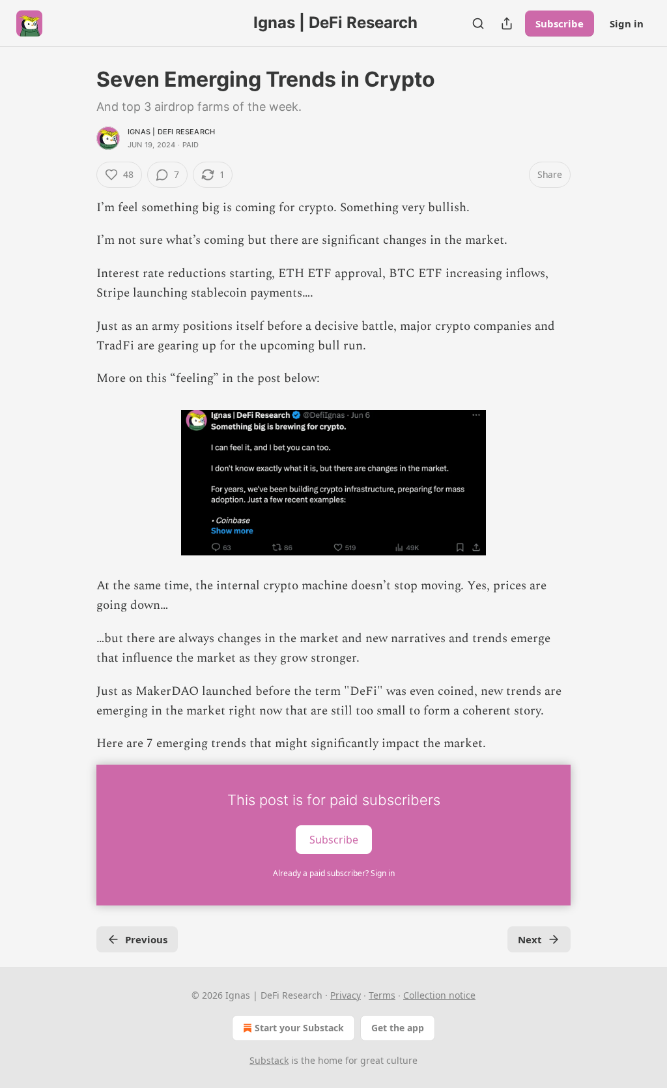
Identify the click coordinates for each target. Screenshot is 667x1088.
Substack (269, 1060)
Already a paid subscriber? (334, 873)
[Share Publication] (507, 23)
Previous (146, 939)
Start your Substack (299, 1028)
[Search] (478, 23)
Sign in (627, 23)
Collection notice (439, 995)
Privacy (345, 995)
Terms (382, 995)
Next (530, 939)
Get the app (397, 1028)
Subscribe (559, 23)
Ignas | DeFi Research (171, 131)
